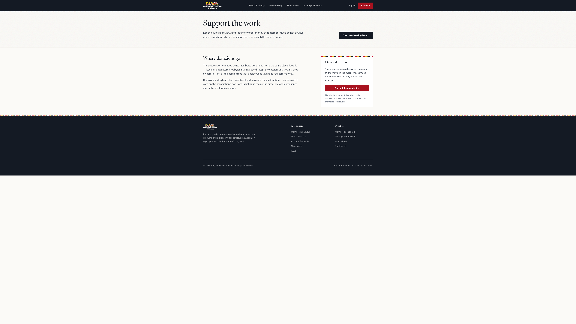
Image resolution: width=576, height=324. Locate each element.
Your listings (341, 141)
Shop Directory (257, 5)
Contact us (340, 146)
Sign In (352, 5)
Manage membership (345, 136)
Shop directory (298, 136)
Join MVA (365, 5)
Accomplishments (312, 5)
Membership (275, 5)
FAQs (293, 151)
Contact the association (346, 88)
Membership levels (300, 131)
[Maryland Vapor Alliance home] (212, 5)
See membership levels (356, 35)
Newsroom (292, 5)
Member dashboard (345, 131)
